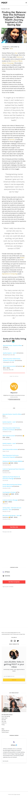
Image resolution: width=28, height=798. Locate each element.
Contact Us (4, 723)
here (11, 48)
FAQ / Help (4, 721)
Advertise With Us (5, 730)
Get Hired (4, 719)
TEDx (3, 59)
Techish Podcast (5, 732)
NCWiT (22, 258)
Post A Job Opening (6, 716)
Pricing (3, 724)
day (16, 53)
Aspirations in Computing (9, 274)
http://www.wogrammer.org (14, 399)
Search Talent (4, 718)
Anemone (19, 57)
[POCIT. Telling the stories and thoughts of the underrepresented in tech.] (4, 2)
